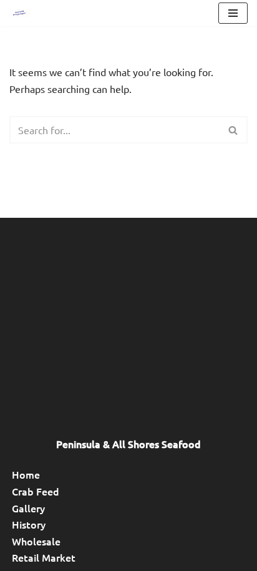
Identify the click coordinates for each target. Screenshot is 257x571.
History (29, 524)
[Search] (234, 130)
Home (26, 474)
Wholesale (36, 541)
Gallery (28, 508)
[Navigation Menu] (233, 13)
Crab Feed (35, 491)
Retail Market (43, 557)
